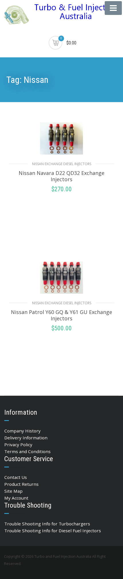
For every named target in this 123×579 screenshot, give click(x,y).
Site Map (13, 491)
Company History (22, 431)
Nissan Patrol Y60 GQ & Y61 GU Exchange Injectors (61, 315)
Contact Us (15, 477)
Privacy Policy (18, 444)
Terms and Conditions (27, 451)
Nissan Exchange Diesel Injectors (61, 163)
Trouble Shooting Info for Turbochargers (47, 524)
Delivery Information (25, 437)
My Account (16, 498)
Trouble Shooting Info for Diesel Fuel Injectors (52, 530)
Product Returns (21, 484)
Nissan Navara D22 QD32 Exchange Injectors (61, 176)
